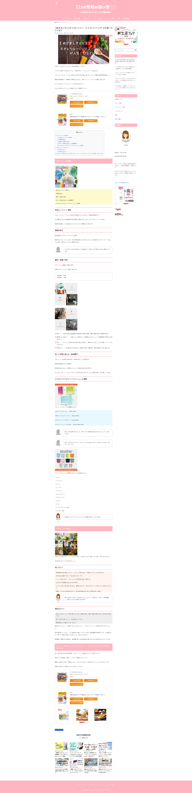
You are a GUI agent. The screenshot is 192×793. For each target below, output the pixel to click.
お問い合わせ (110, 784)
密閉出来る (61, 139)
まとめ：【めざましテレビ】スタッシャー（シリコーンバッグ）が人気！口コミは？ (79, 153)
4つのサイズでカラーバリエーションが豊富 (70, 145)
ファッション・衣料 (109, 18)
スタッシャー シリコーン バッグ (79, 96)
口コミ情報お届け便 (95, 789)
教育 (119, 18)
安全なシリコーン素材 (64, 137)
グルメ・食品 (97, 18)
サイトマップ (102, 784)
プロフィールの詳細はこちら (122, 182)
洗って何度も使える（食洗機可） (67, 143)
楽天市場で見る (91, 102)
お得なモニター (87, 18)
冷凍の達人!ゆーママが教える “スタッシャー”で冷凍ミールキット (88, 116)
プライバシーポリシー (82, 784)
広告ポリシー (93, 784)
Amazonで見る (76, 102)
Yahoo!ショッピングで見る (76, 106)
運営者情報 (126, 18)
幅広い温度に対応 (63, 141)
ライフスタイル (67, 18)
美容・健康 (77, 18)
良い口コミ (61, 149)
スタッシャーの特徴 (62, 135)
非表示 (80, 132)
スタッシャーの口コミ (62, 147)
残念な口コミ (62, 151)
